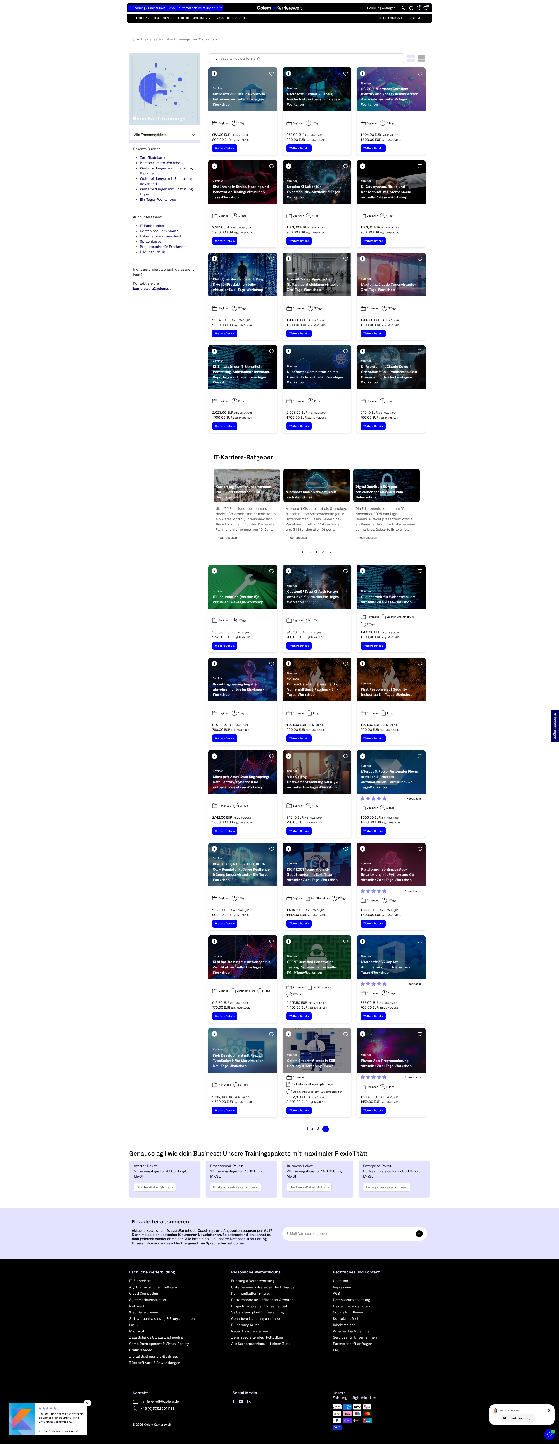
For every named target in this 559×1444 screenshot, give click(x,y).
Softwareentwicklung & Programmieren (162, 1318)
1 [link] (307, 1128)
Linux (133, 1325)
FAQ (336, 1350)
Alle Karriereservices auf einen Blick (260, 1343)
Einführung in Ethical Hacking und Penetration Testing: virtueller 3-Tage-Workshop (241, 191)
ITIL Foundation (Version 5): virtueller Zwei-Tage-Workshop (238, 599)
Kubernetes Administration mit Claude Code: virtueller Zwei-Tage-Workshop (315, 377)
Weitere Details (225, 148)
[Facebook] (233, 1401)
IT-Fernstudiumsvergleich (161, 236)
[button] (411, 7)
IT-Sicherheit (140, 1280)
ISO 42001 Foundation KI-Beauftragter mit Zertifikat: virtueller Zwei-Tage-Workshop (312, 874)
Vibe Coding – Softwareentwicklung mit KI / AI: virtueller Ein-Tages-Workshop (313, 781)
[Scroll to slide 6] (323, 552)
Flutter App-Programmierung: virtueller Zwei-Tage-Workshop (386, 1063)
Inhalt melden (344, 1325)
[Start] (133, 39)
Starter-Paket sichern (155, 1187)
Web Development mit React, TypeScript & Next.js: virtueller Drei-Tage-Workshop (238, 1060)
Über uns (340, 1280)
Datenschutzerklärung (248, 1239)
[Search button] (214, 58)
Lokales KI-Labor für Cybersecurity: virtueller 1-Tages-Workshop (314, 191)
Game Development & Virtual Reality (159, 1343)
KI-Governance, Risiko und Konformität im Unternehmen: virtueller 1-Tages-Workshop (386, 191)
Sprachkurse (150, 241)
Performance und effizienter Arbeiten (262, 1299)
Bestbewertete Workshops (162, 163)
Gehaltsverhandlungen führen (256, 1318)
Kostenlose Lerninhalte (159, 231)
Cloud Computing (143, 1293)
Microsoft (137, 1331)
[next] (325, 1129)
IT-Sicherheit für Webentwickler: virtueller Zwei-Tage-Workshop (388, 599)
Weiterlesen (228, 538)
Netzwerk (137, 1306)
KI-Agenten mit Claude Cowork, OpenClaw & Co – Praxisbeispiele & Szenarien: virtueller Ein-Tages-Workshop (389, 374)
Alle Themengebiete (150, 134)
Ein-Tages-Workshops (158, 199)
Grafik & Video (140, 1350)
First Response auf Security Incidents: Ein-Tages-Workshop (386, 692)
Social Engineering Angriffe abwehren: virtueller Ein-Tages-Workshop (238, 689)
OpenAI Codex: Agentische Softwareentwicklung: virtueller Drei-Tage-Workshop (313, 284)
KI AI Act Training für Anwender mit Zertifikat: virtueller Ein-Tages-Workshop (241, 967)
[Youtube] (241, 1401)
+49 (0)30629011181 (157, 1408)
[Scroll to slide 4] (310, 552)
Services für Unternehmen (355, 1337)
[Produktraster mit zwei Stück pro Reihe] (411, 58)
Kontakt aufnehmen (350, 1318)
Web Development (144, 1312)
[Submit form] (419, 1233)
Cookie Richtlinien (348, 1312)
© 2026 (152, 1425)
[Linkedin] (249, 1401)
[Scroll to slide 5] (316, 552)
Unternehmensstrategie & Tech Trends (262, 1287)
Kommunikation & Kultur (251, 1293)
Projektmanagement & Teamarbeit (259, 1306)
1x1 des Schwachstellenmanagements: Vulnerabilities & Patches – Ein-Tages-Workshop (312, 687)
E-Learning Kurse (245, 1325)
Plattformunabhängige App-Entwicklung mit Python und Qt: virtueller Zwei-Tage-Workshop (387, 874)
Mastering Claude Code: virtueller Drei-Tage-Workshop (388, 287)
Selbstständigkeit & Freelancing (257, 1312)
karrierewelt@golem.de (159, 1401)
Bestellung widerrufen (351, 1306)
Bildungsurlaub (152, 252)
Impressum (342, 1287)
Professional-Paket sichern (235, 1187)
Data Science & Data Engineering (156, 1337)
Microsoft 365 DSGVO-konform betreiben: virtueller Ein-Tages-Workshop (239, 99)
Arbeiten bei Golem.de (351, 1331)
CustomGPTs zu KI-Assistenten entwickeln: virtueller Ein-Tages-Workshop (313, 596)
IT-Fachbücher (152, 225)
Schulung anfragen (381, 8)
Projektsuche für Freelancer (163, 246)
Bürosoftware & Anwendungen (154, 1362)
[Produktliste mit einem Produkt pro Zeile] (421, 58)
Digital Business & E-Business (153, 1356)
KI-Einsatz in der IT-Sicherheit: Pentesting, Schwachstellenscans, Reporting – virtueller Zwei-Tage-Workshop (241, 374)
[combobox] (311, 58)
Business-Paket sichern (309, 1187)
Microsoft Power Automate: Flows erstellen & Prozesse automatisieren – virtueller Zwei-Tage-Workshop (389, 779)
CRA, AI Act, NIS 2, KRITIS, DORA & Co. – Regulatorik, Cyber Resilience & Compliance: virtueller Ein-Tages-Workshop (241, 872)
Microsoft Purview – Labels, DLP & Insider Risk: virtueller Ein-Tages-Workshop (315, 99)
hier (242, 1243)
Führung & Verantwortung (252, 1280)
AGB (336, 1293)
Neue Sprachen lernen (249, 1331)
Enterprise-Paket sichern (386, 1187)
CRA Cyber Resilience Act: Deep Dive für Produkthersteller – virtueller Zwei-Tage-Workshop (238, 284)
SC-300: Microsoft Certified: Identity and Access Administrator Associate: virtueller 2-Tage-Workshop (389, 96)
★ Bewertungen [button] (555, 726)
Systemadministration (147, 1299)
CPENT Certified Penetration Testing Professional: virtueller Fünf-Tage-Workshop (312, 967)
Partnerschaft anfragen (352, 1343)
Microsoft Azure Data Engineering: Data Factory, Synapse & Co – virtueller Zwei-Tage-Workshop (241, 781)
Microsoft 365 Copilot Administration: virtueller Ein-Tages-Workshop (385, 967)
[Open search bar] (403, 8)
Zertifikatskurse (153, 157)
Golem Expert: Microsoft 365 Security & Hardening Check (311, 1063)
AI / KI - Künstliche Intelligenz (153, 1287)
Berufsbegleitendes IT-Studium (257, 1337)
